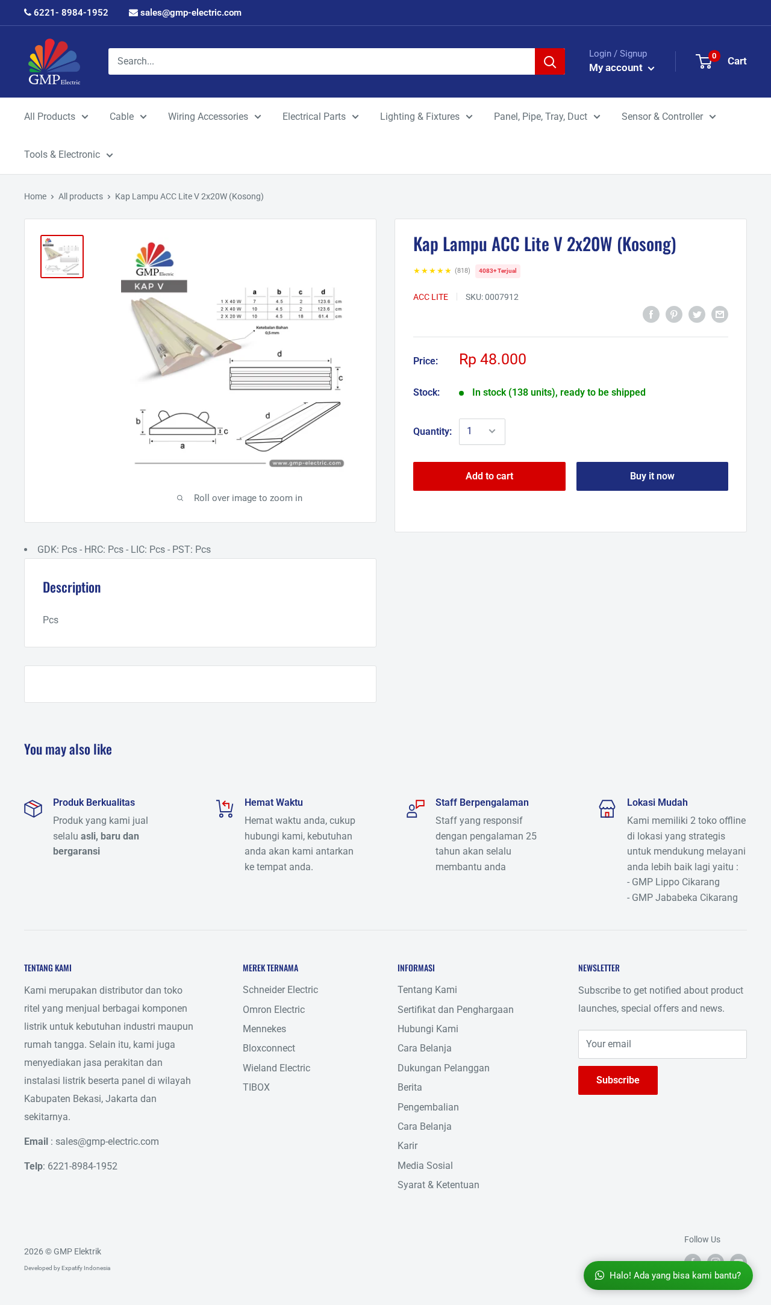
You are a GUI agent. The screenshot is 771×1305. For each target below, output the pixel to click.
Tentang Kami (427, 989)
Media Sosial (425, 1165)
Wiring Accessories (208, 116)
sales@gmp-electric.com (190, 12)
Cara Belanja (425, 1048)
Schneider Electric (280, 989)
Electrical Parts (314, 116)
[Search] (550, 61)
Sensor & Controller (662, 116)
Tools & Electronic (62, 154)
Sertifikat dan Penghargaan (456, 1009)
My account (617, 67)
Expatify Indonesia (85, 1268)
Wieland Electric (276, 1068)
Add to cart (489, 475)
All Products (49, 116)
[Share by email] (719, 314)
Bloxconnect (269, 1048)
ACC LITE (430, 296)
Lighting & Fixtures (420, 116)
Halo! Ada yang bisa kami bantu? (675, 1275)
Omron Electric (274, 1009)
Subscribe (618, 1080)
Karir (407, 1145)
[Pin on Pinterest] (674, 314)
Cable (122, 116)
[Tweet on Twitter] (696, 314)
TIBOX (256, 1087)
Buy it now (652, 475)
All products (80, 196)
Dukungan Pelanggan (444, 1068)
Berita (410, 1087)
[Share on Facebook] (651, 314)
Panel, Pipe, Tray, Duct (540, 116)
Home (35, 196)
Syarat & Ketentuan (438, 1185)
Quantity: (432, 431)
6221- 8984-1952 (69, 12)
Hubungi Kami (428, 1029)
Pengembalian (428, 1107)
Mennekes (264, 1029)
